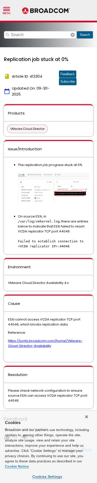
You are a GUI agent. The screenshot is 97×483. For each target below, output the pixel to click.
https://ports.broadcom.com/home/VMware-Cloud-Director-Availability (45, 343)
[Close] (86, 416)
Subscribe (67, 81)
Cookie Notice (17, 466)
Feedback (67, 74)
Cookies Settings (47, 477)
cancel (72, 34)
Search (85, 35)
